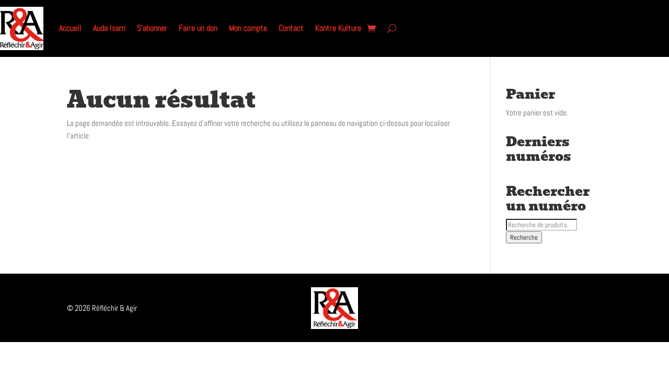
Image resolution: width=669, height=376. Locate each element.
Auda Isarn (109, 27)
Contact (291, 27)
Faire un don (198, 27)
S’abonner (152, 27)
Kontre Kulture (338, 27)
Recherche (524, 237)
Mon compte (248, 27)
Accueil (70, 27)
